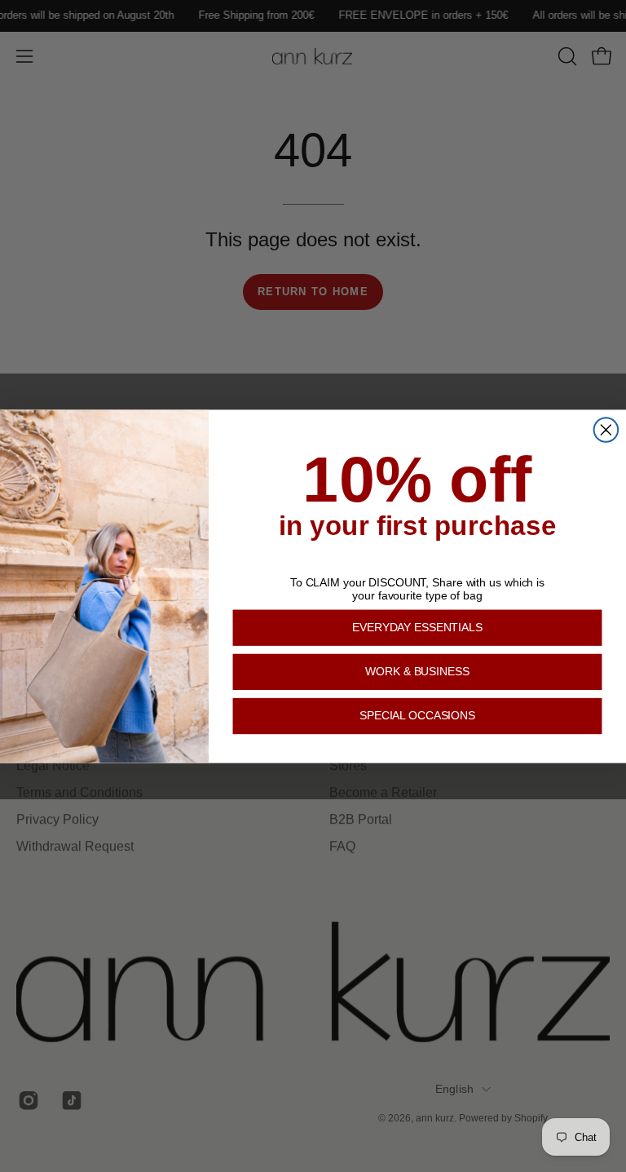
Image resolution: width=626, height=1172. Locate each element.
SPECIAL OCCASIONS (417, 715)
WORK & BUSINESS (417, 671)
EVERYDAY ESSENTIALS (417, 627)
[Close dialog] (606, 430)
